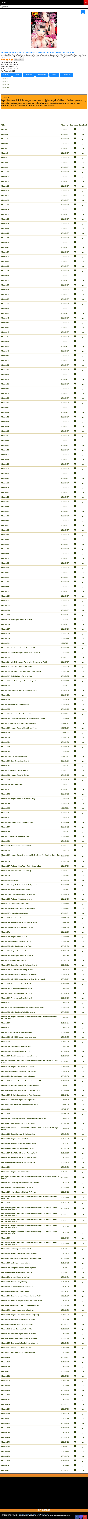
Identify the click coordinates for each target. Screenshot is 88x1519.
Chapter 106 (5, 624)
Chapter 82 (5, 511)
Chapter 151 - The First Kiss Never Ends (15, 836)
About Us (21, 1514)
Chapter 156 (5, 861)
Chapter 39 (5, 308)
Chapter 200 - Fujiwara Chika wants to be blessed (18, 1071)
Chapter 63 (5, 422)
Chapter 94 (5, 568)
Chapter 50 (5, 360)
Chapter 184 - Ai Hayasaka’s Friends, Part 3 (16, 993)
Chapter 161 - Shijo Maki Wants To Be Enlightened (19, 885)
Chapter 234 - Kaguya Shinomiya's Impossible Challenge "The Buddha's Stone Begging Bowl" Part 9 (29, 1243)
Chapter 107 (5, 629)
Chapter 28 (5, 257)
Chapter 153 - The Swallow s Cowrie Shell (16, 846)
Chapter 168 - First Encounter (11, 918)
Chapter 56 (5, 389)
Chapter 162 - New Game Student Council (15, 889)
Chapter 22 (5, 228)
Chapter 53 (5, 374)
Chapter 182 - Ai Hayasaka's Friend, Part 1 (16, 984)
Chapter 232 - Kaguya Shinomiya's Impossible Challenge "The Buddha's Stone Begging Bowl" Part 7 (29, 1232)
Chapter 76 (5, 483)
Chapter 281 (5, 82)
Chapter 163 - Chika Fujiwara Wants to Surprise (18, 894)
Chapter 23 (5, 233)
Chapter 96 (5, 577)
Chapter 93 (5, 563)
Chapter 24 (5, 238)
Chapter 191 (5, 1028)
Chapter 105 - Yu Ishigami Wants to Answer (16, 619)
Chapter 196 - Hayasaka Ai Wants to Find (15, 1051)
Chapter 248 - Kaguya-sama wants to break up (17, 1310)
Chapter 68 (5, 445)
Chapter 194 (5, 1042)
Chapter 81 (5, 506)
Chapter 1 (4, 129)
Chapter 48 (5, 351)
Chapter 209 (5, 1114)
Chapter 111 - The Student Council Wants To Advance (20, 648)
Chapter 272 (5, 1423)
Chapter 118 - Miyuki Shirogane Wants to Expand (18, 681)
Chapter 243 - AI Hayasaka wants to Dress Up (17, 1286)
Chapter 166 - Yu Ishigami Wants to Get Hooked (18, 908)
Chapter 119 (5, 685)
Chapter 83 (5, 516)
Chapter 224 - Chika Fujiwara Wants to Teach (17, 1187)
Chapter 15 (5, 195)
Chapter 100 (5, 596)
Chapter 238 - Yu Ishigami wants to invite (15, 1263)
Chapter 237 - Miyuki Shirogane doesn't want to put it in (21, 1258)
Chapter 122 (5, 700)
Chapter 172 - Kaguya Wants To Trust (14, 937)
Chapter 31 (5, 271)
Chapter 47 (5, 346)
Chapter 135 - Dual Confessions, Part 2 (15, 761)
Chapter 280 (5, 85)
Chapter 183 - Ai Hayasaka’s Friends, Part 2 (16, 988)
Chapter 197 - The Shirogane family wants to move (19, 1056)
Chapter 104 (5, 615)
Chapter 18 (5, 209)
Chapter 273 (5, 1428)
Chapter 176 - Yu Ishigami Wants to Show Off (17, 955)
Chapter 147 (5, 817)
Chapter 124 (5, 709)
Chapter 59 (5, 403)
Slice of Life (66, 75)
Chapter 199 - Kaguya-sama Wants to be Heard (17, 1067)
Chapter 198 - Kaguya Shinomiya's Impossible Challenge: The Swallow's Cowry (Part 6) (29, 1061)
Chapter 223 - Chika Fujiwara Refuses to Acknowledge (20, 1182)
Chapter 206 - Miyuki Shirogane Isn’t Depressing (18, 1100)
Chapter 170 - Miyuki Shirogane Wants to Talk (17, 927)
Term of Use (44, 1514)
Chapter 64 (5, 426)
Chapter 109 (5, 638)
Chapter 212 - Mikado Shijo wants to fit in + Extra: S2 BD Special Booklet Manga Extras (29, 1128)
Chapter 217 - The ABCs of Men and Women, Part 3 (19, 1153)
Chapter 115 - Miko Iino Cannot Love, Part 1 (16, 667)
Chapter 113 (5, 657)
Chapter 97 (5, 582)
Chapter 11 (5, 176)
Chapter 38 (5, 304)
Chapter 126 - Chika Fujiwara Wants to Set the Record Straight (23, 718)
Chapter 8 (4, 162)
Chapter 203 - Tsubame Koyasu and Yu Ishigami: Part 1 (20, 1085)
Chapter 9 (4, 167)
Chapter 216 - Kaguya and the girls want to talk (17, 1148)
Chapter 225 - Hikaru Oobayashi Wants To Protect (18, 1192)
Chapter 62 (5, 417)
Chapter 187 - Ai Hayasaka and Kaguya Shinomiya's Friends (22, 1007)
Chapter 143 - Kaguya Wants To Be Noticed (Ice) (18, 799)
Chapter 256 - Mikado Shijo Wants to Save (16, 1348)
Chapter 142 (5, 794)
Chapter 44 (5, 332)
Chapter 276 (5, 1442)
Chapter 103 (5, 610)
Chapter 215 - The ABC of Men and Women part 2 (18, 1143)
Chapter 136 (5, 766)
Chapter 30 (5, 266)
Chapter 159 (5, 875)
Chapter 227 (5, 1203)
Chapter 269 (5, 1409)
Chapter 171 (5, 932)
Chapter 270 (5, 1414)
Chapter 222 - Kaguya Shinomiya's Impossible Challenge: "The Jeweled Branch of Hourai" (30, 1177)
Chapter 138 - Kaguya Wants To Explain (15, 775)
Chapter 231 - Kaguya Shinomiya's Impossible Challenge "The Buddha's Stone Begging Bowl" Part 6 (29, 1226)
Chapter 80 (5, 502)
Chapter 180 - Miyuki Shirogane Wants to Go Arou (19, 974)
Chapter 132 (5, 747)
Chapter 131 (5, 742)
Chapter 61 (5, 412)
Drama (17, 75)
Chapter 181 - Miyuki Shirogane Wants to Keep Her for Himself (23, 979)
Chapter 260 (5, 1367)
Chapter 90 (5, 549)
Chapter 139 (5, 780)
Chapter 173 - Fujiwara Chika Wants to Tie (16, 941)
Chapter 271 (5, 1418)
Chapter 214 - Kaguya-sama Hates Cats (14, 1139)
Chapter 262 (5, 1376)
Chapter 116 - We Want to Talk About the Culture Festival (21, 671)
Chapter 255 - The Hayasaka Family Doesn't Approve (19, 1343)
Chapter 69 (5, 450)
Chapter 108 (5, 634)
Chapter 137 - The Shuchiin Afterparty (14, 770)
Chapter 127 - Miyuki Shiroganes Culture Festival (18, 723)
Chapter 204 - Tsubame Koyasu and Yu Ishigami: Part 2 (20, 1090)
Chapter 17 (5, 205)
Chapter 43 (5, 327)
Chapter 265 (5, 1390)
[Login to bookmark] (83, 12)
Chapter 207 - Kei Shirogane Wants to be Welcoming (19, 1104)
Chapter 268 (5, 1404)
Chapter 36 (5, 294)
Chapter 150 (5, 832)
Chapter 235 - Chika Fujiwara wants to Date (16, 1249)
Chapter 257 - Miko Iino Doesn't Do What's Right (18, 1352)
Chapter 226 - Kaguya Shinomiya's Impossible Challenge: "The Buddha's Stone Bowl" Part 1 (29, 1197)
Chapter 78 (5, 492)
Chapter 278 (5, 1451)
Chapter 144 (5, 803)
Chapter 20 (5, 219)
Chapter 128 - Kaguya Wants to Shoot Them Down (19, 728)
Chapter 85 (5, 525)
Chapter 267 (5, 1399)
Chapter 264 (5, 1385)
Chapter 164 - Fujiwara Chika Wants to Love (16, 899)
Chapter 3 (4, 139)
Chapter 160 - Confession (10, 880)
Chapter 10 (5, 172)
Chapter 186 (5, 1003)
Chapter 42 (5, 323)
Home (4, 2)
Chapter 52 (5, 370)
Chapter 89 (5, 544)
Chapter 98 (5, 586)
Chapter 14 (5, 191)
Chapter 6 (4, 153)
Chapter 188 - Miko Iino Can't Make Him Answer (18, 1012)
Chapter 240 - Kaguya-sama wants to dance (16, 1272)
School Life (42, 75)
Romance (29, 75)
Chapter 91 (5, 553)
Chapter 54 (5, 379)
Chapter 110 (5, 643)
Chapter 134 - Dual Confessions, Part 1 (15, 756)
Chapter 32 (5, 275)
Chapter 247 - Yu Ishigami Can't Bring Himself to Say (20, 1305)
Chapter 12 (5, 181)
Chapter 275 (5, 1437)
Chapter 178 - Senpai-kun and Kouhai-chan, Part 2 (19, 965)
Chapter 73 (5, 469)
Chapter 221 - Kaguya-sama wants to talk (15, 1172)
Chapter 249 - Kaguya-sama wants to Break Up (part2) (20, 1315)
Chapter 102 (5, 605)
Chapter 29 (5, 261)
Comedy (6, 75)
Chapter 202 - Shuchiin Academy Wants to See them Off (21, 1081)
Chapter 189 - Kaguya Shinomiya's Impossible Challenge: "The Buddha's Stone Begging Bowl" (29, 1017)
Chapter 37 (5, 299)
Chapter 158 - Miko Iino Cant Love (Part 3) (16, 871)
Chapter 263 (5, 1381)
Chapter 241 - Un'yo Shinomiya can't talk (15, 1277)
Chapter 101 (5, 601)
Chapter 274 (5, 1432)
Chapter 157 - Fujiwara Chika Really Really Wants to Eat (21, 866)
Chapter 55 (5, 384)
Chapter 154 (5, 850)
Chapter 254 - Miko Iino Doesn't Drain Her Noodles (19, 1338)
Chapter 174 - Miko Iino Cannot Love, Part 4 (16, 946)
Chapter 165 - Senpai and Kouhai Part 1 (15, 904)
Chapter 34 (5, 285)
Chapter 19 (5, 214)
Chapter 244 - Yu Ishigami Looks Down (15, 1291)
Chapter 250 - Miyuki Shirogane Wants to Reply (18, 1319)
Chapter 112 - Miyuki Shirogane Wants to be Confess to (20, 652)
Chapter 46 (5, 341)
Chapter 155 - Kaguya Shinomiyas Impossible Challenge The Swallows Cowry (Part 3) (30, 856)
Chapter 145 (5, 808)
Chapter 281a (5, 79)
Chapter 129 (5, 733)
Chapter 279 (5, 88)
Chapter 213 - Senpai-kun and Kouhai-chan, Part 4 (19, 1134)
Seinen (54, 75)
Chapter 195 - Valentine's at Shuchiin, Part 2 (16, 1046)
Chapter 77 (5, 488)
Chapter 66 (5, 436)
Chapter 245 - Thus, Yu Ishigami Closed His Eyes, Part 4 (21, 1296)
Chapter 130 (5, 737)
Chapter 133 (5, 751)
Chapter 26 (5, 247)
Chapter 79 (5, 497)
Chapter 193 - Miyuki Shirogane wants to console (18, 1037)
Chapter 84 (5, 521)
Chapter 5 (4, 148)
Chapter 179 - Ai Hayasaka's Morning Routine (17, 970)
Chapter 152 (5, 841)
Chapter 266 (5, 1395)
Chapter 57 (5, 393)
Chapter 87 (5, 535)
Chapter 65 (5, 431)
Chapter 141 (5, 789)
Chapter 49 (5, 356)
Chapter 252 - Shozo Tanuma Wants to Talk (16, 1329)
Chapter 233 (5, 1238)
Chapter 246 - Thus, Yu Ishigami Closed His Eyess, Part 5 (21, 1301)
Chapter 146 (5, 813)
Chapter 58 (5, 398)
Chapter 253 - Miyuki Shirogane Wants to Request (18, 1334)
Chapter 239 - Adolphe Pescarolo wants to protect (18, 1268)
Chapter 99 (5, 591)
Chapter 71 (5, 459)
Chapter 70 (5, 455)
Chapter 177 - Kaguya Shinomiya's (13, 960)
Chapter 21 (5, 224)
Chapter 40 (5, 313)
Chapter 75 (5, 478)
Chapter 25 (5, 242)
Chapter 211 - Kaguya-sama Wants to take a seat (18, 1123)
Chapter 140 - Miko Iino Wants (11, 784)
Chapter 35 (5, 290)
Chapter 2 (4, 134)
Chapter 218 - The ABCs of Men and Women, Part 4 (19, 1158)
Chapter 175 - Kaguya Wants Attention (14, 951)
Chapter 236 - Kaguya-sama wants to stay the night (19, 1253)
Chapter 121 (5, 695)
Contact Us (28, 1514)
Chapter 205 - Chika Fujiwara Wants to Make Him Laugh (21, 1095)
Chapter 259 (5, 1362)
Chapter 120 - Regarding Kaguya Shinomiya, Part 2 (19, 690)
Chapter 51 (5, 365)
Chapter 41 (5, 318)
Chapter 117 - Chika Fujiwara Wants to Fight (16, 676)
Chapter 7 (4, 158)
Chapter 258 (5, 1357)
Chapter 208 (5, 1109)
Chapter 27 (5, 252)
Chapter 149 (5, 827)
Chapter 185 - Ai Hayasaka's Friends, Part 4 (16, 998)
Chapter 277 (5, 1447)
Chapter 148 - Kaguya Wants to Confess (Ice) (17, 822)
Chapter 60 (5, 407)
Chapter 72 (5, 464)
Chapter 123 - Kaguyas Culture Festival (15, 704)
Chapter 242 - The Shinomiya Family (14, 1282)
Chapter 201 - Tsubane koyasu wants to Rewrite (18, 1076)
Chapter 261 (5, 1371)
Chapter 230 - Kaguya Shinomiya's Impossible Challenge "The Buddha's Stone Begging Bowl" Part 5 (29, 1220)
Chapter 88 (5, 539)
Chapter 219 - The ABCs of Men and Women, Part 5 (19, 1162)
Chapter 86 (5, 530)
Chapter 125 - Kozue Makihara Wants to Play (17, 714)
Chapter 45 (5, 337)
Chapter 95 (5, 572)
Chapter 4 (4, 143)
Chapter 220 (5, 1167)
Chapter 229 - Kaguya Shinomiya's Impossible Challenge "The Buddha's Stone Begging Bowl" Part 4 (29, 1214)
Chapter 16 (5, 200)
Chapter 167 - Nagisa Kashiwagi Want (14, 913)
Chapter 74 (5, 473)
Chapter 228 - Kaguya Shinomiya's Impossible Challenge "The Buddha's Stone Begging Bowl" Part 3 (29, 1208)
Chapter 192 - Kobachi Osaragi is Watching (16, 1032)
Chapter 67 (5, 440)
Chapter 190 (5, 1023)
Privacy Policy (36, 1514)
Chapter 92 (5, 558)
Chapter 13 (5, 186)
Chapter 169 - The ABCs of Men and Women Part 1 (19, 922)
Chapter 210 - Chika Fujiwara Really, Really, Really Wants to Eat (23, 1118)
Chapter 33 (5, 280)
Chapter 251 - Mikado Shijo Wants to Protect (17, 1324)
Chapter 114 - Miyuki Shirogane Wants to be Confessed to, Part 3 (24, 662)
